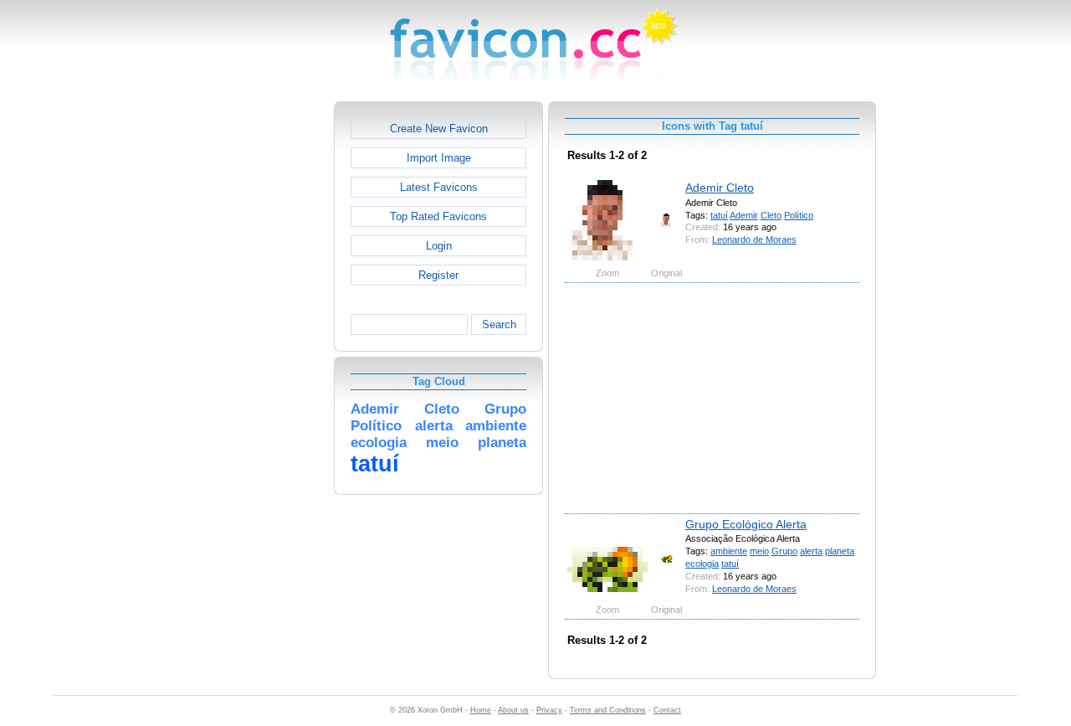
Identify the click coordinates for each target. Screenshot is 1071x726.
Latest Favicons (439, 187)
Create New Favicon (439, 128)
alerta (811, 551)
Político (798, 215)
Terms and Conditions (608, 710)
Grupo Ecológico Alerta (746, 524)
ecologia (702, 564)
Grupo (784, 551)
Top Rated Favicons (438, 216)
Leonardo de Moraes (754, 239)
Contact (667, 710)
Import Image (439, 158)
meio (759, 551)
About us (513, 710)
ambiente (728, 551)
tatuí (719, 215)
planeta (839, 551)
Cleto (771, 215)
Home (480, 710)
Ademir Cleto (719, 187)
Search (499, 324)
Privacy (549, 710)
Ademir (744, 215)
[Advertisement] (262, 352)
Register (438, 275)
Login (439, 245)
